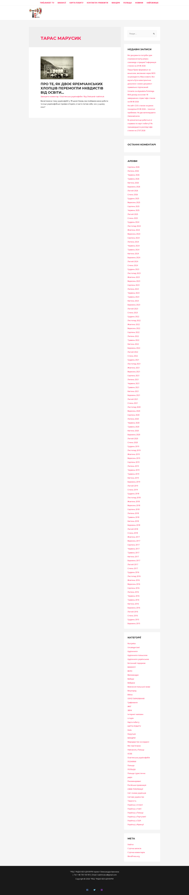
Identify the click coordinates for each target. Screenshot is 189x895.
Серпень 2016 (133, 588)
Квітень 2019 (133, 478)
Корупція (132, 734)
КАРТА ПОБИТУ (76, 3)
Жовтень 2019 (134, 454)
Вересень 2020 (134, 411)
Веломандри (133, 675)
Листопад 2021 (134, 364)
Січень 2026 (133, 194)
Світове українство (136, 797)
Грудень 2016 (133, 572)
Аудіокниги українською (138, 659)
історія (130, 718)
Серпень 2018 (133, 509)
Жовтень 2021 (134, 368)
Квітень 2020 (133, 430)
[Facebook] (87, 890)
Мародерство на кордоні (138, 742)
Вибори (131, 679)
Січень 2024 (133, 265)
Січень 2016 (133, 615)
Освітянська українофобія (71, 96)
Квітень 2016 (133, 604)
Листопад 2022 (134, 320)
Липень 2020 (133, 419)
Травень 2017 (133, 552)
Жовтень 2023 (134, 277)
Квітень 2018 (133, 521)
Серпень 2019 (133, 462)
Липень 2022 (133, 336)
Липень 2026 (133, 171)
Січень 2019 (133, 489)
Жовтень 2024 (134, 230)
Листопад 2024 (134, 226)
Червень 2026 (133, 175)
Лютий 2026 (133, 190)
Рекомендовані (134, 781)
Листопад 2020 (134, 407)
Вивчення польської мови (139, 687)
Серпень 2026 (133, 167)
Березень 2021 (134, 395)
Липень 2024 (133, 242)
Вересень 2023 (134, 281)
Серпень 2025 (133, 206)
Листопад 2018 (134, 497)
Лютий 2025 (133, 214)
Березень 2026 (134, 186)
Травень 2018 (133, 517)
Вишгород (132, 691)
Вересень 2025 (134, 202)
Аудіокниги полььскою (137, 655)
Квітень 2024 (133, 253)
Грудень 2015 (133, 619)
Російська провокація (137, 785)
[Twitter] (94, 890)
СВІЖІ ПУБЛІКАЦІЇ (135, 789)
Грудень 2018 (133, 493)
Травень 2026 (133, 179)
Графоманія (132, 702)
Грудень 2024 (133, 222)
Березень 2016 (134, 608)
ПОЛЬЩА (127, 3)
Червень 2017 (133, 549)
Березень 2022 (134, 348)
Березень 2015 (134, 623)
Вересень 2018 (134, 505)
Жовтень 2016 (134, 580)
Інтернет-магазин (135, 714)
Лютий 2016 (133, 611)
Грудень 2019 (133, 446)
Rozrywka (132, 643)
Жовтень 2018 (134, 501)
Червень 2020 (133, 423)
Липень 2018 (133, 513)
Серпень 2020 (133, 415)
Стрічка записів (134, 848)
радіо (130, 777)
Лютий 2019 (133, 486)
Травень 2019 (133, 474)
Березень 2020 (134, 434)
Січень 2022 (133, 356)
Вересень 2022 (134, 328)
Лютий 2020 (133, 438)
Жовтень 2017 (134, 537)
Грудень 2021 (133, 360)
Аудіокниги (133, 651)
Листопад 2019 (134, 450)
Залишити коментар (50, 96)
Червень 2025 (133, 210)
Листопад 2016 (134, 576)
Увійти (131, 844)
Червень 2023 (133, 293)
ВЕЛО (130, 671)
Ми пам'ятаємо (134, 746)
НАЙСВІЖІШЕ (152, 3)
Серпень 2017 (133, 545)
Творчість (132, 801)
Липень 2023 (133, 289)
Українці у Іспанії (135, 805)
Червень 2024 (133, 246)
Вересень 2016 (134, 584)
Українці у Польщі (135, 812)
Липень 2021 (133, 379)
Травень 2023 (133, 297)
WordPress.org (134, 856)
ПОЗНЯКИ (132, 761)
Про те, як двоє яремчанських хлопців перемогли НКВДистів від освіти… (72, 88)
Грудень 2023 (133, 269)
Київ (129, 730)
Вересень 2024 (134, 234)
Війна (130, 694)
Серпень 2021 (133, 375)
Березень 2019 (134, 482)
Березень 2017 (134, 560)
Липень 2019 (133, 466)
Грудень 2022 (133, 316)
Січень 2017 (133, 568)
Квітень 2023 (133, 301)
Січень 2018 (133, 533)
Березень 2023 (134, 305)
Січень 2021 (133, 403)
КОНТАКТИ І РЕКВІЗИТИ (97, 3)
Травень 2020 (133, 427)
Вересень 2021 (134, 371)
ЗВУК (130, 710)
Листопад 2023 (134, 273)
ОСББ (130, 753)
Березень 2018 (134, 525)
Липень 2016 (133, 592)
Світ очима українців (137, 793)
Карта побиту (133, 722)
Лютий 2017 (133, 564)
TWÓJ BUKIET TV (47, 3)
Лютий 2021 (133, 399)
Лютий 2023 (133, 308)
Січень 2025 (133, 218)
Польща (131, 765)
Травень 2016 (133, 600)
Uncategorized (133, 647)
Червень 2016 (133, 596)
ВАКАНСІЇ (62, 3)
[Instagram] (102, 890)
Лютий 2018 (133, 529)
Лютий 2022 (133, 352)
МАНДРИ (116, 3)
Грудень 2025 (133, 198)
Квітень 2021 (133, 391)
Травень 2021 (133, 387)
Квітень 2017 (133, 556)
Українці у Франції (136, 824)
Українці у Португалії (137, 816)
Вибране (131, 683)
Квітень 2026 (133, 183)
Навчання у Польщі (136, 750)
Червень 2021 (133, 383)
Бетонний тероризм (136, 663)
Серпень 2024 (133, 238)
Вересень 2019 (134, 458)
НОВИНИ (139, 3)
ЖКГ (129, 706)
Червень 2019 (133, 470)
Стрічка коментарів (136, 852)
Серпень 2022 (133, 332)
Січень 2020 (133, 442)
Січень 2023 (133, 312)
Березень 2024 (134, 257)
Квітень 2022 (133, 344)
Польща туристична (136, 773)
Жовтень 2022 (134, 324)
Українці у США (134, 820)
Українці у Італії (134, 809)
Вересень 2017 (134, 541)
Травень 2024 (133, 249)
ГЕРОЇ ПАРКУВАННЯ (136, 698)
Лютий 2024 (133, 261)
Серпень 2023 (133, 285)
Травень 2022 (133, 340)
